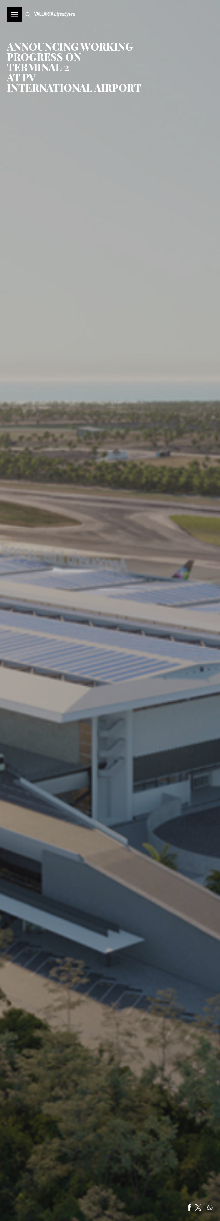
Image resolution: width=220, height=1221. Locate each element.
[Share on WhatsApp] (210, 1207)
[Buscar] (27, 14)
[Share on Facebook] (189, 1207)
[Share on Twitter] (198, 1207)
